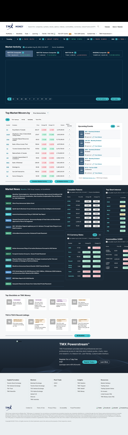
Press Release (98, 137)
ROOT (108, 206)
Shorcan (32, 396)
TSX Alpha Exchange (36, 391)
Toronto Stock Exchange (14, 383)
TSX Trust (10, 388)
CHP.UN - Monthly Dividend (93, 140)
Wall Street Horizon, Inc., (89, 178)
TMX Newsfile (11, 391)
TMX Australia (34, 399)
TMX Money (80, 391)
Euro (69, 252)
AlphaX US (33, 394)
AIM (108, 222)
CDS (55, 386)
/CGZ (68, 209)
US (100, 235)
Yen (69, 256)
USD (69, 247)
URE (108, 226)
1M (17, 99)
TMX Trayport (81, 386)
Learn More (104, 362)
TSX (7, 119)
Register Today (89, 362)
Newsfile (23, 189)
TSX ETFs (38, 119)
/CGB (68, 213)
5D (13, 99)
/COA (68, 201)
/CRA (68, 205)
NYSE (23, 119)
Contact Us (29, 408)
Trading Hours (105, 386)
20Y (50, 99)
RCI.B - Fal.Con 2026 (91, 167)
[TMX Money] (14, 26)
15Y (46, 99)
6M (26, 99)
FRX (108, 218)
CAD (113, 126)
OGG (108, 202)
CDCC (55, 383)
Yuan (69, 271)
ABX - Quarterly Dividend (92, 131)
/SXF (68, 221)
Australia (71, 276)
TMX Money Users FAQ (107, 396)
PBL (108, 231)
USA (118, 126)
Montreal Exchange (36, 383)
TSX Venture (15, 119)
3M (21, 99)
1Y (29, 99)
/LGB (68, 217)
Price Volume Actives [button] (39, 113)
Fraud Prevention (75, 408)
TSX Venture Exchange (13, 386)
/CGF (68, 226)
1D (9, 99)
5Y (38, 99)
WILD (108, 210)
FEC (108, 214)
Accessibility (63, 408)
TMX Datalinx (81, 383)
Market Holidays (105, 383)
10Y (42, 99)
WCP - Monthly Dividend (92, 158)
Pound (70, 261)
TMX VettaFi (81, 388)
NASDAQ (30, 119)
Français (107, 26)
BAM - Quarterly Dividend (92, 149)
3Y (34, 99)
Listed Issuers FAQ (106, 394)
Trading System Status (107, 388)
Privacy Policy (52, 408)
